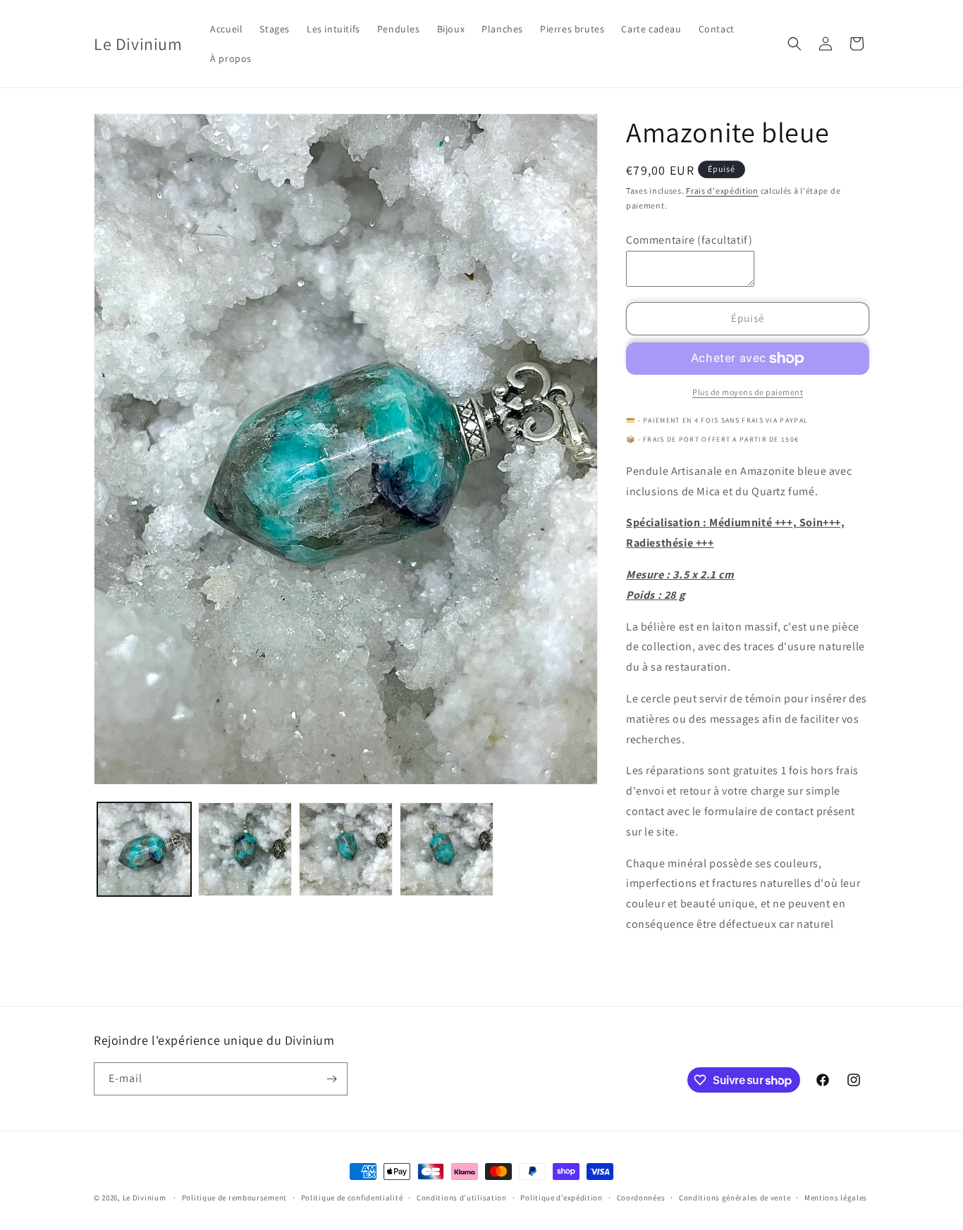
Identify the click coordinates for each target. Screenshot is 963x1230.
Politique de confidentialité (352, 1198)
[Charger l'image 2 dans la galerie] (245, 849)
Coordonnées (641, 1198)
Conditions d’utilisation (462, 1198)
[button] (794, 43)
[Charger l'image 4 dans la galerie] (446, 849)
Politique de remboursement (234, 1198)
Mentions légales (835, 1198)
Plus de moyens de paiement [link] (747, 392)
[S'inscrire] (331, 1078)
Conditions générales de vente (734, 1198)
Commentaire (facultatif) (689, 239)
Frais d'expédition (722, 190)
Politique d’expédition (561, 1198)
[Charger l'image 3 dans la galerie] (346, 849)
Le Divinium (144, 1198)
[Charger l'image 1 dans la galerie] (144, 849)
